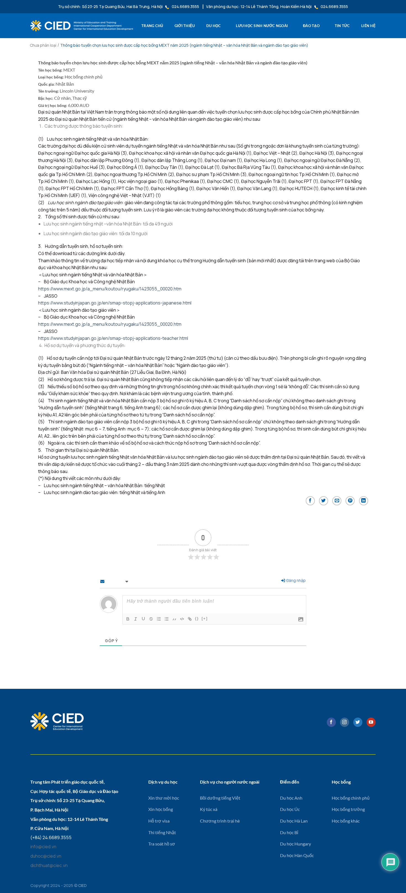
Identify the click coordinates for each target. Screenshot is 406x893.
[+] (205, 618)
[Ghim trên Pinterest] (350, 500)
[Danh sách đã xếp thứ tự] (159, 619)
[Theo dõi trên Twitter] (357, 722)
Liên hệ (368, 25)
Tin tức (342, 25)
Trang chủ (152, 25)
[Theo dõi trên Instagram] (344, 722)
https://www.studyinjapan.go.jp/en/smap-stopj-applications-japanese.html (114, 303)
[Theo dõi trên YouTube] (371, 722)
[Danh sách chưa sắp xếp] (166, 619)
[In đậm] (128, 619)
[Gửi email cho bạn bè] (336, 500)
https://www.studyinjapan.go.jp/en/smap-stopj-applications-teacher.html (113, 338)
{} (197, 618)
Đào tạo (311, 25)
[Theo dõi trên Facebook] (331, 722)
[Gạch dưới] (143, 619)
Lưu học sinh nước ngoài (262, 25)
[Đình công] (151, 619)
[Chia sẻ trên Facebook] (310, 500)
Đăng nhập (296, 580)
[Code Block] (182, 619)
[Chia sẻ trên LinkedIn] (363, 500)
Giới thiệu (185, 25)
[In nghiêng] (135, 619)
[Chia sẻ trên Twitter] (323, 500)
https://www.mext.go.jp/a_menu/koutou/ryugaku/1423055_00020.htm (109, 289)
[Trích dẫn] (174, 619)
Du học (213, 25)
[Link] (190, 619)
